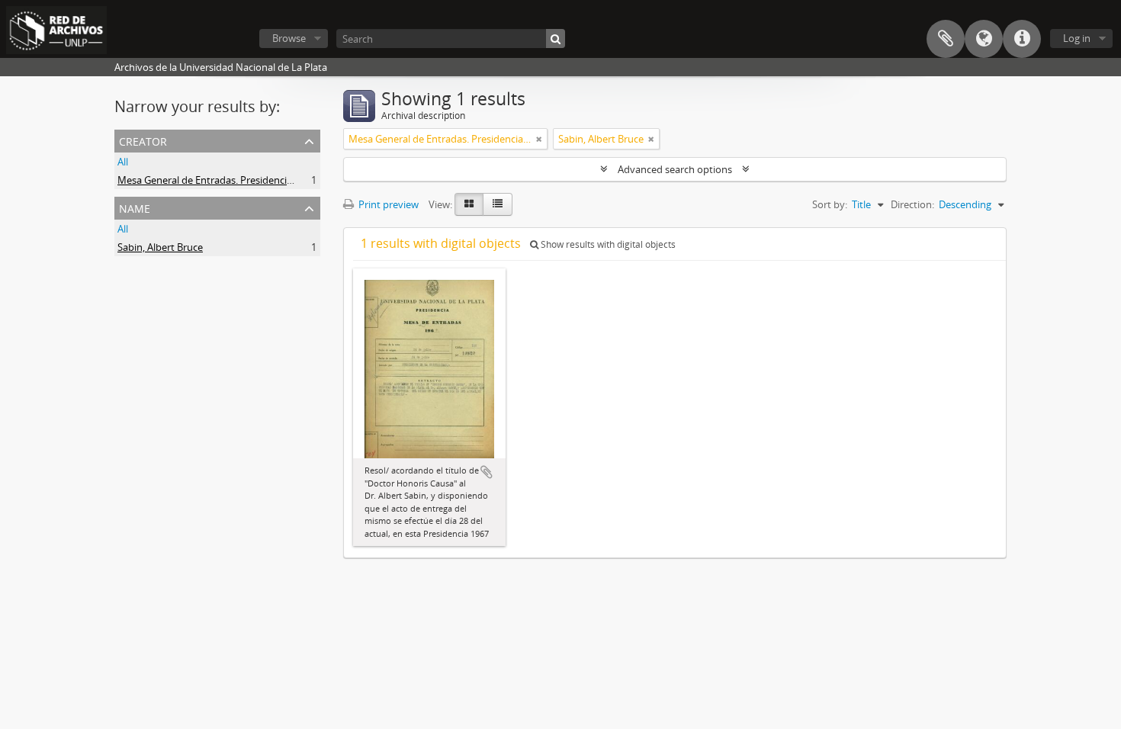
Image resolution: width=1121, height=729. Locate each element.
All (122, 162)
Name (134, 207)
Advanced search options (674, 169)
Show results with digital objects (607, 244)
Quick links (1022, 39)
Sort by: (829, 204)
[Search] (555, 38)
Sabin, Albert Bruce (160, 247)
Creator (143, 140)
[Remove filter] (539, 138)
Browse (289, 38)
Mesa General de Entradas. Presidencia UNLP (218, 180)
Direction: (912, 204)
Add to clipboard (486, 472)
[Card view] (469, 204)
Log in (1076, 38)
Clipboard (946, 39)
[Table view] (497, 204)
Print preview (387, 204)
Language (984, 39)
